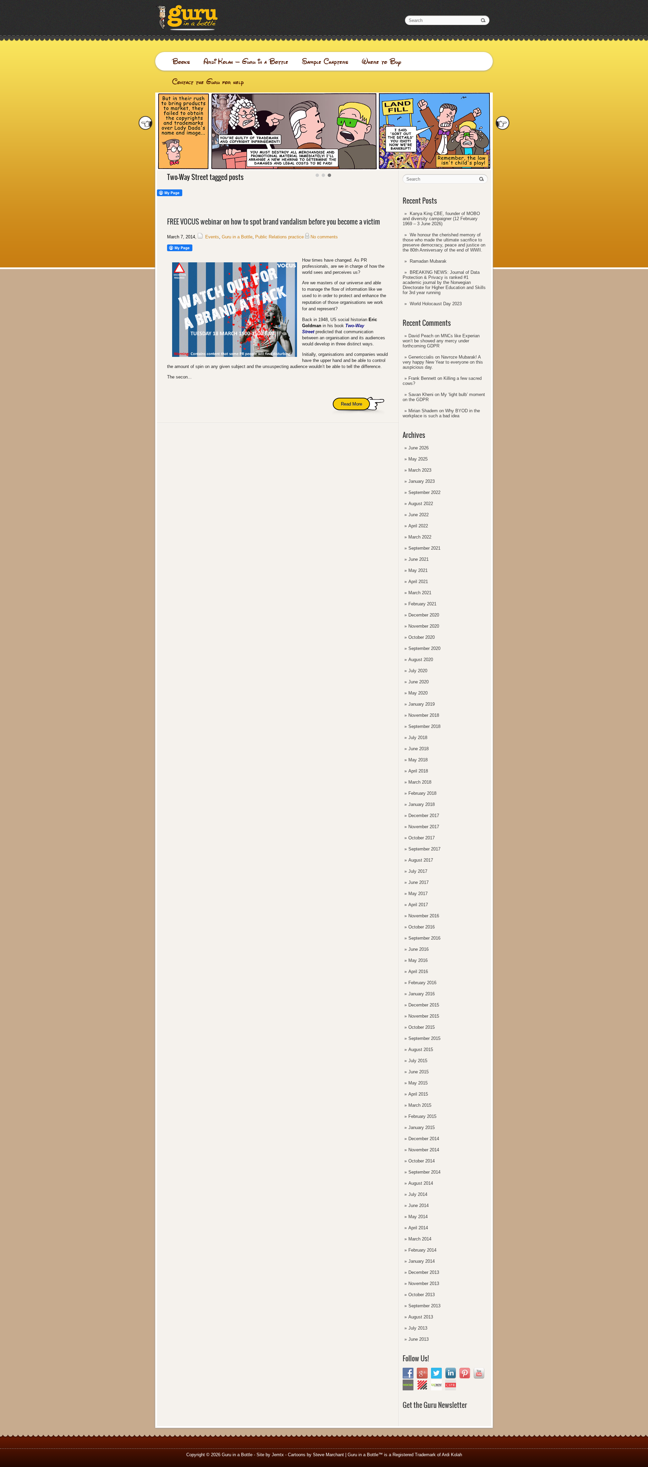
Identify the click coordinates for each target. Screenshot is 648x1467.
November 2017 (423, 826)
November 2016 (423, 915)
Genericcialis (421, 357)
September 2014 (424, 1172)
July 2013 (417, 1328)
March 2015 (419, 1105)
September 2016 (424, 938)
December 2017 (423, 815)
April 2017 (418, 904)
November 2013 (423, 1283)
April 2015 (418, 1094)
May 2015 (418, 1082)
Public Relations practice (279, 236)
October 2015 (421, 1027)
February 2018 (422, 793)
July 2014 (417, 1194)
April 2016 (418, 971)
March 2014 (419, 1238)
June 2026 (418, 447)
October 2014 (421, 1160)
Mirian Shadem (423, 410)
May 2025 (418, 459)
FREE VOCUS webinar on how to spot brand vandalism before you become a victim (273, 221)
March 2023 (419, 470)
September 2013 (424, 1305)
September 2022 (424, 492)
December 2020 (423, 615)
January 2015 (421, 1127)
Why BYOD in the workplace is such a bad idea (441, 413)
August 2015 (420, 1049)
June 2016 (418, 949)
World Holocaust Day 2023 (436, 303)
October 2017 (421, 837)
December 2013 (423, 1272)
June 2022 (418, 514)
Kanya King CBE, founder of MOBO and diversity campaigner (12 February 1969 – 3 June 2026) (441, 218)
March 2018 (419, 782)
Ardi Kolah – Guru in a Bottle (246, 61)
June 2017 (418, 882)
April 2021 (418, 581)
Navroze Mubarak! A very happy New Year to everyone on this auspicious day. (443, 362)
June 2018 (418, 748)
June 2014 (418, 1205)
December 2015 (423, 1004)
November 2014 (423, 1149)
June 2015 (418, 1071)
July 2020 (417, 670)
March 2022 (419, 537)
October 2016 (421, 926)
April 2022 (418, 525)
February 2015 (422, 1116)
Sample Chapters (325, 61)
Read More (351, 404)
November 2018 (423, 715)
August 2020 (420, 659)
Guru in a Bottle (237, 236)
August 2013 (420, 1316)
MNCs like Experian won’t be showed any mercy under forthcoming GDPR (441, 340)
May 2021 (418, 570)
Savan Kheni (420, 394)
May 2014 (418, 1216)
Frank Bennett (422, 378)
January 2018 (421, 804)
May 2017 (418, 893)
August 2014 (420, 1183)
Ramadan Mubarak (428, 261)
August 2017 (420, 860)
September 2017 (424, 849)
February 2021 (422, 603)
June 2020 (418, 681)
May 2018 (418, 759)
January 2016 (421, 993)
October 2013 (421, 1294)
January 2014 (421, 1261)
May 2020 (418, 693)
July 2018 (417, 737)
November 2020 (423, 626)
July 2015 (417, 1060)
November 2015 (423, 1016)
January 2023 (421, 481)
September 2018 (424, 726)
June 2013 (418, 1339)
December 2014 (423, 1138)
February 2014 (422, 1250)
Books (181, 61)
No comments (324, 236)
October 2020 (421, 637)
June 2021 (418, 559)
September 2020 (424, 648)
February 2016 (422, 982)
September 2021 (424, 548)
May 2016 (418, 960)
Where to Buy (381, 61)
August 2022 (420, 503)
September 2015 (424, 1038)
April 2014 (418, 1227)
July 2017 (417, 871)
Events (212, 236)
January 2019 (421, 704)
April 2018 (418, 771)
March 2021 (419, 592)
